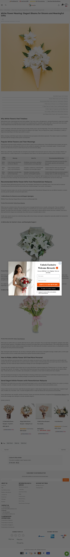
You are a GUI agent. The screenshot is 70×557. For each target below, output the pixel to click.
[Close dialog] (60, 263)
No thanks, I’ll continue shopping (48, 288)
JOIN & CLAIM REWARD (48, 285)
